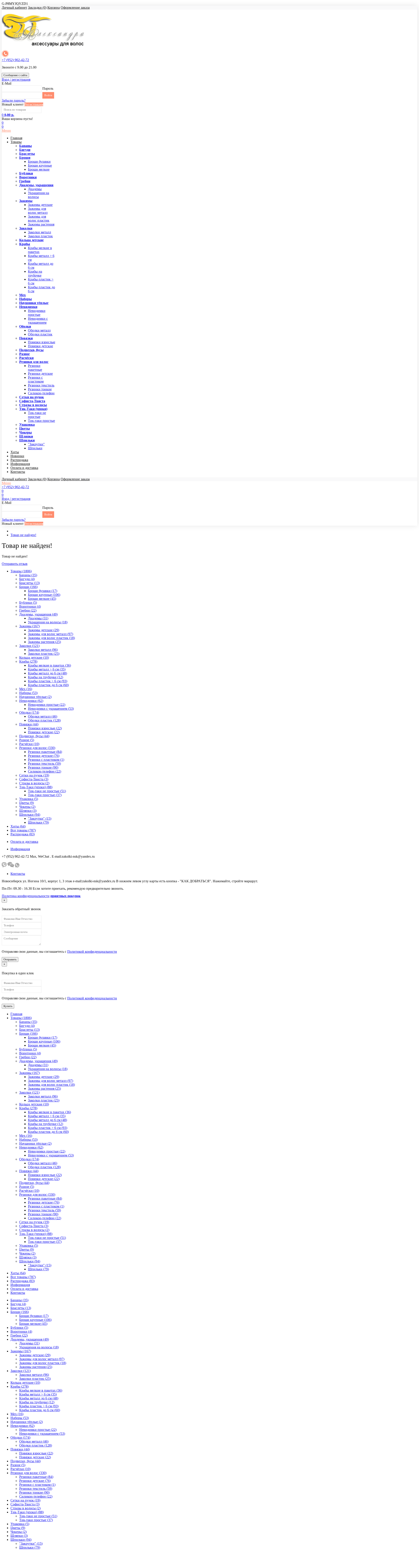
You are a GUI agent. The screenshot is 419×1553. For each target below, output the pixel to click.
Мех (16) (25, 689)
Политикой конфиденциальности (92, 951)
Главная (16, 138)
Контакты (17, 472)
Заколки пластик (40, 236)
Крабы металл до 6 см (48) (47, 673)
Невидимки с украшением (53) (51, 708)
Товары (16, 142)
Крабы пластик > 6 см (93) (47, 681)
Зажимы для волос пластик (38, 218)
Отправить (10, 959)
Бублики (26, 173)
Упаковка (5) (28, 799)
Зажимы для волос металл (38, 210)
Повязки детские (40, 346)
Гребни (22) (27, 610)
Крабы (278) (28, 661)
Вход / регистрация (16, 79)
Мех (22, 295)
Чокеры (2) (27, 807)
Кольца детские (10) (34, 657)
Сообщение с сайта (15, 75)
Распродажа (19, 460)
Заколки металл (39, 232)
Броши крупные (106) (44, 595)
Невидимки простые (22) (46, 704)
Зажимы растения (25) (44, 642)
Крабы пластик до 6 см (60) (48, 685)
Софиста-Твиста (32, 401)
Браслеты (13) (29, 583)
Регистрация (33, 104)
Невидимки (28, 307)
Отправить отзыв (14, 564)
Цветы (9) (26, 803)
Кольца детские (31, 240)
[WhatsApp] (17, 866)
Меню (6, 130)
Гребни (24, 181)
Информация (20, 464)
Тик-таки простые (41, 420)
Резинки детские (40, 373)
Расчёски (26, 358)
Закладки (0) (37, 7)
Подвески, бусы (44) (34, 736)
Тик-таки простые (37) (45, 795)
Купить (7, 1006)
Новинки (17, 456)
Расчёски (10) (29, 744)
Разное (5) (26, 740)
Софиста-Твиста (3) (33, 779)
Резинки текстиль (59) (44, 763)
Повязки (26, 338)
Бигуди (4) (27, 579)
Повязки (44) (28, 724)
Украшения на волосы (38, 195)
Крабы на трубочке (35, 273)
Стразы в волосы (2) (34, 783)
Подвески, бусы (31, 350)
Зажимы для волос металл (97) (50, 634)
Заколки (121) (29, 646)
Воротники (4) (30, 606)
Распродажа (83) (22, 834)
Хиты (14, 452)
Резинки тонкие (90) (43, 767)
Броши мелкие (39, 169)
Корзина (53, 7)
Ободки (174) (29, 712)
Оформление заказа (75, 7)
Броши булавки (39, 161)
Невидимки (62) (31, 701)
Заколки (25, 228)
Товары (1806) (21, 571)
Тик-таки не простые (37, 415)
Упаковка (27, 424)
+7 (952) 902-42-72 (15, 60)
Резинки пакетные (35, 367)
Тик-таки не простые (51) (47, 791)
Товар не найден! (23, 535)
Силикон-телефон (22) (44, 771)
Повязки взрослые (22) (45, 728)
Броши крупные (40, 165)
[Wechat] (10, 866)
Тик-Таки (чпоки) (33, 409)
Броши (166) (28, 587)
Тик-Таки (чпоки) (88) (35, 787)
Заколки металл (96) (43, 650)
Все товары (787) (23, 830)
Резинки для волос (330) (37, 748)
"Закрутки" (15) (39, 818)
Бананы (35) (28, 575)
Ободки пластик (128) (44, 720)
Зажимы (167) (29, 626)
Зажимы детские (40, 205)
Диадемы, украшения (36, 185)
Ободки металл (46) (42, 716)
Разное (24, 354)
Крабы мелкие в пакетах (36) (49, 665)
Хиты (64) (18, 826)
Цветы (24, 428)
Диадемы (35, 189)
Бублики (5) (28, 602)
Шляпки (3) (27, 810)
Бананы (25, 146)
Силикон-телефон (41, 393)
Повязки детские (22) (44, 732)
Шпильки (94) (29, 814)
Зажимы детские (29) (43, 630)
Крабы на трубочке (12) (45, 677)
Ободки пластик (40, 334)
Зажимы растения (41, 224)
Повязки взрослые (41, 342)
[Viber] (4, 866)
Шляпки (26, 436)
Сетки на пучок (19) (34, 775)
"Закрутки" (36, 444)
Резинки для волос (33, 362)
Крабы (24, 244)
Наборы (25, 299)
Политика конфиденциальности (26, 896)
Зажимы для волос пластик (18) (51, 638)
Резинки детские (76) (43, 756)
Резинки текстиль (41, 385)
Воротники (28, 177)
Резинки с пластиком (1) (46, 759)
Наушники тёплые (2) (35, 697)
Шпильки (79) (38, 822)
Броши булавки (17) (42, 591)
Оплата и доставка (24, 468)
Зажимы (26, 201)
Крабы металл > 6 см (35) (46, 669)
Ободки (25, 326)
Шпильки (27, 440)
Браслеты (27, 154)
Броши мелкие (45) (42, 598)
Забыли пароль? (14, 100)
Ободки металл (39, 330)
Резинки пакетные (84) (45, 752)
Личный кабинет (14, 7)
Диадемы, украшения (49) (38, 614)
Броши (24, 157)
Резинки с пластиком (36, 379)
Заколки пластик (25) (43, 653)
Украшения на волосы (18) (47, 622)
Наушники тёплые (33, 303)
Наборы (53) (28, 693)
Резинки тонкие (40, 389)
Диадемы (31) (38, 618)
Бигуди (24, 150)
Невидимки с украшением (38, 320)
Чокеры (25, 432)
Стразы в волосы (33, 405)
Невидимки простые (36, 312)
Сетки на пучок (31, 397)
